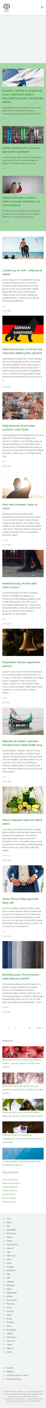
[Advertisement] (23, 39)
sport (4, 119)
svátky (4, 698)
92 (30, 1028)
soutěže (5, 540)
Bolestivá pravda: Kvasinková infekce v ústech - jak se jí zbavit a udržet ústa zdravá (22, 1063)
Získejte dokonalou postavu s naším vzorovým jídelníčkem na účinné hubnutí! (21, 201)
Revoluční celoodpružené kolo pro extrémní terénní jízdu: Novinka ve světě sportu (22, 1090)
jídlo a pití (5, 222)
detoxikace (6, 856)
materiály (5, 1007)
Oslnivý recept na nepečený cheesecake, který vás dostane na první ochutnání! (23, 1138)
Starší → (40, 1028)
